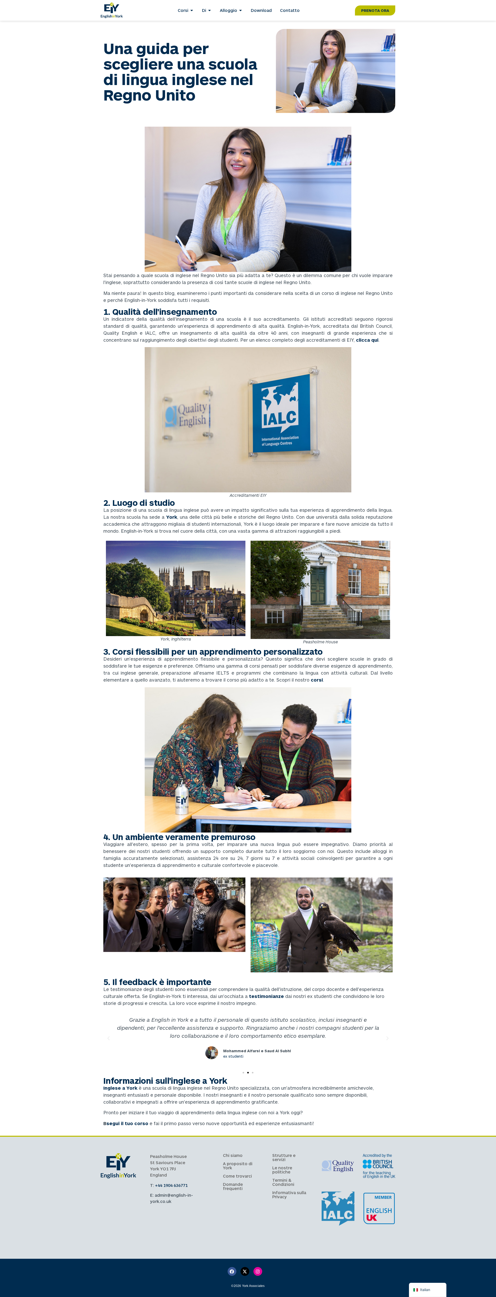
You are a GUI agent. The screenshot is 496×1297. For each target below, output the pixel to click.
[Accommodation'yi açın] (240, 10)
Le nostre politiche (282, 1169)
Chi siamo (233, 1155)
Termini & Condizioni (283, 1182)
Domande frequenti (233, 1186)
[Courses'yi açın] (192, 10)
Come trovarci (237, 1175)
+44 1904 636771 (171, 1185)
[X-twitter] (245, 1271)
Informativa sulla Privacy (289, 1194)
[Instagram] (257, 1271)
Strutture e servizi (284, 1157)
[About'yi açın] (209, 10)
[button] (108, 1038)
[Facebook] (232, 1271)
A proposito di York (237, 1165)
